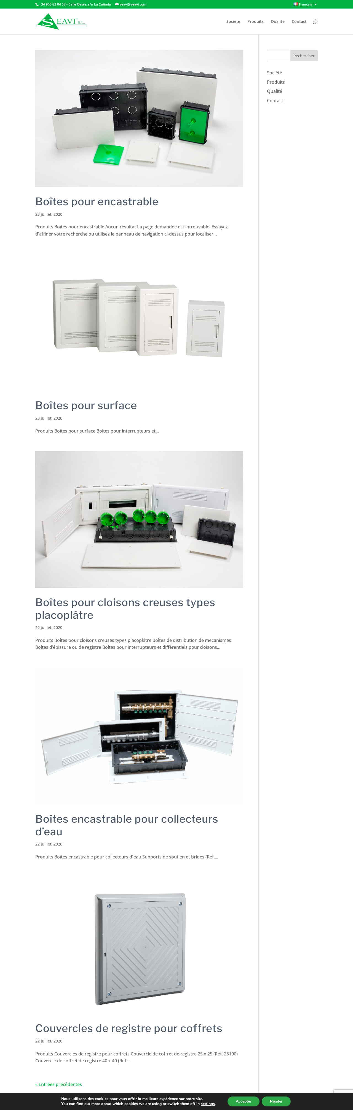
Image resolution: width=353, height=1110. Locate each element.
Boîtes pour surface (86, 405)
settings (208, 1103)
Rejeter (276, 1101)
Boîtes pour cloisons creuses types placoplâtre (125, 608)
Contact (299, 22)
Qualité (278, 22)
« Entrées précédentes (58, 1084)
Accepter (243, 1101)
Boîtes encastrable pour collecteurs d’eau (126, 825)
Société (233, 22)
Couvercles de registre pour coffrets (129, 1028)
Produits (255, 22)
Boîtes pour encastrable (97, 201)
